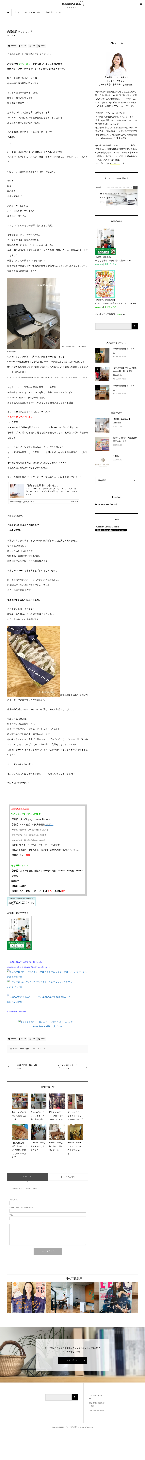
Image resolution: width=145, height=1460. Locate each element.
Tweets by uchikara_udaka (107, 527)
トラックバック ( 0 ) (68, 1177)
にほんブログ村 (14, 977)
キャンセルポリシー (96, 1410)
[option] (29, 1297)
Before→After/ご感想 (21, 1049)
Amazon (99, 264)
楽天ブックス (111, 264)
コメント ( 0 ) (27, 1177)
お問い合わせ (72, 1360)
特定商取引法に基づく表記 (96, 1404)
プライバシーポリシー (96, 1397)
